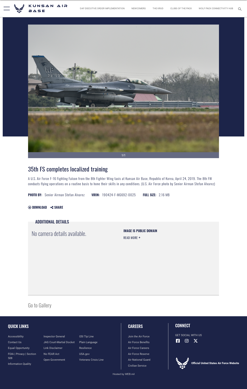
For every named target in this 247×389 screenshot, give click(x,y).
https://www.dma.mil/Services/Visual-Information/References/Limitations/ (166, 265)
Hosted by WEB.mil (124, 374)
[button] (6, 8)
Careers (135, 326)
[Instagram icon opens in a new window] (186, 341)
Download (39, 207)
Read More (131, 238)
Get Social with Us (188, 335)
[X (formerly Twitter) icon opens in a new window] (195, 341)
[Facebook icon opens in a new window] (178, 341)
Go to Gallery (39, 305)
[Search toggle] (240, 9)
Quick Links (18, 326)
